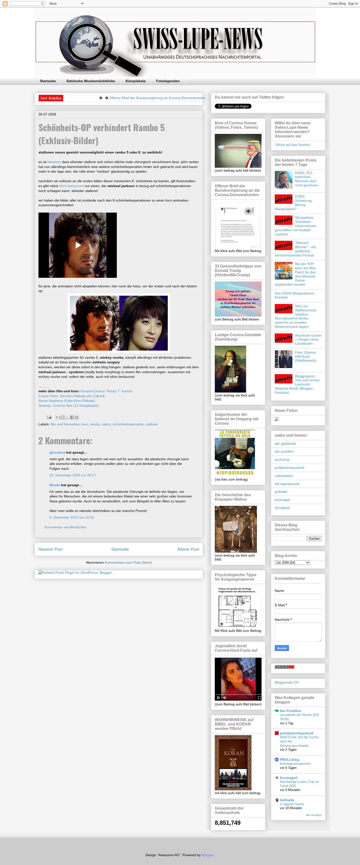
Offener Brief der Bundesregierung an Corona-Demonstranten (138, 98)
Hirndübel (282, 508)
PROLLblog (289, 760)
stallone (152, 424)
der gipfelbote (285, 443)
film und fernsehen (65, 424)
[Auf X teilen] (67, 417)
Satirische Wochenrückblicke (90, 81)
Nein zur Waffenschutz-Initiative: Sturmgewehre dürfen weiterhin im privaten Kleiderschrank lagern (296, 316)
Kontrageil (288, 778)
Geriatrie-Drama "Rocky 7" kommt (106, 391)
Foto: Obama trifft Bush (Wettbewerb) (305, 356)
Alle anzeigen (314, 815)
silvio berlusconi (72, 186)
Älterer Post (188, 549)
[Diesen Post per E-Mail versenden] (58, 417)
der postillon (284, 451)
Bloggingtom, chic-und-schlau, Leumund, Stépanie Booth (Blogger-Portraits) (298, 384)
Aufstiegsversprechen (295, 763)
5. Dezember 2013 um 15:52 (71, 517)
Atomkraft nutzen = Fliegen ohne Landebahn (308, 339)
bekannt (54, 162)
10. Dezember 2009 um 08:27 (72, 475)
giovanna (57, 452)
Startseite (48, 81)
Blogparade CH (287, 682)
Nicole (54, 485)
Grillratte (287, 800)
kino (85, 424)
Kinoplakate (136, 81)
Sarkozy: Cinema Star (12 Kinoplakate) (68, 405)
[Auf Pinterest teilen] (76, 417)
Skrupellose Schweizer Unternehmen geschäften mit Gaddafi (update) (295, 226)
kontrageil (282, 500)
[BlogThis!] (62, 417)
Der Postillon (290, 711)
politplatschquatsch (289, 468)
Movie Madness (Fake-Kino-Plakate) (66, 401)
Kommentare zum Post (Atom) (128, 562)
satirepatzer (284, 476)
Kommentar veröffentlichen (65, 527)
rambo (95, 424)
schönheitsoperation (128, 424)
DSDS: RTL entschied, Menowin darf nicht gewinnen (306, 179)
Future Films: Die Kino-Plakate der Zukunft (71, 396)
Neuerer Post (50, 549)
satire (106, 424)
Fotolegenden (168, 81)
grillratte (281, 492)
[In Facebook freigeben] (72, 417)
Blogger (208, 855)
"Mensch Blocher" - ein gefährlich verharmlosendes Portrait (295, 249)
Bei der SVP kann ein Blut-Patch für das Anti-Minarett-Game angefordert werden (295, 274)
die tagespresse (287, 484)
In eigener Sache (292, 804)
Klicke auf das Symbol (292, 145)
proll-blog (282, 459)
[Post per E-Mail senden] (48, 417)
